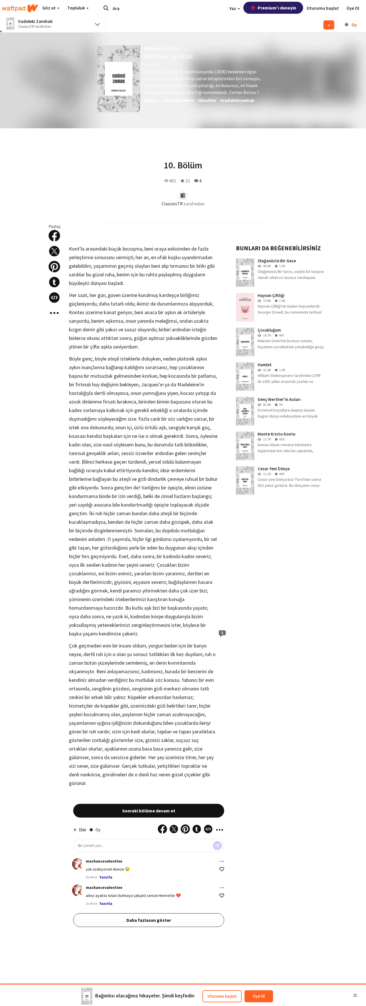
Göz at (49, 8)
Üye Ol (259, 996)
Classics (151, 64)
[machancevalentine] (77, 864)
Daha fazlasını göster (148, 920)
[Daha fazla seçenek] (221, 861)
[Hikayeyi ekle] (54, 297)
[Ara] (106, 8)
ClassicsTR (172, 203)
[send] (217, 845)
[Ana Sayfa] (20, 8)
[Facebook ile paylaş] (54, 235)
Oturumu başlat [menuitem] (323, 8)
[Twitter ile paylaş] (54, 251)
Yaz (233, 8)
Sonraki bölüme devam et (148, 811)
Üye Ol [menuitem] (353, 8)
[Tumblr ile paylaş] (54, 282)
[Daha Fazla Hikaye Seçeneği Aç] (54, 313)
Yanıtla (105, 877)
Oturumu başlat (222, 996)
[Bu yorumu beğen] (222, 869)
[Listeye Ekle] (328, 24)
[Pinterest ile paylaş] (54, 266)
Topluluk (76, 8)
